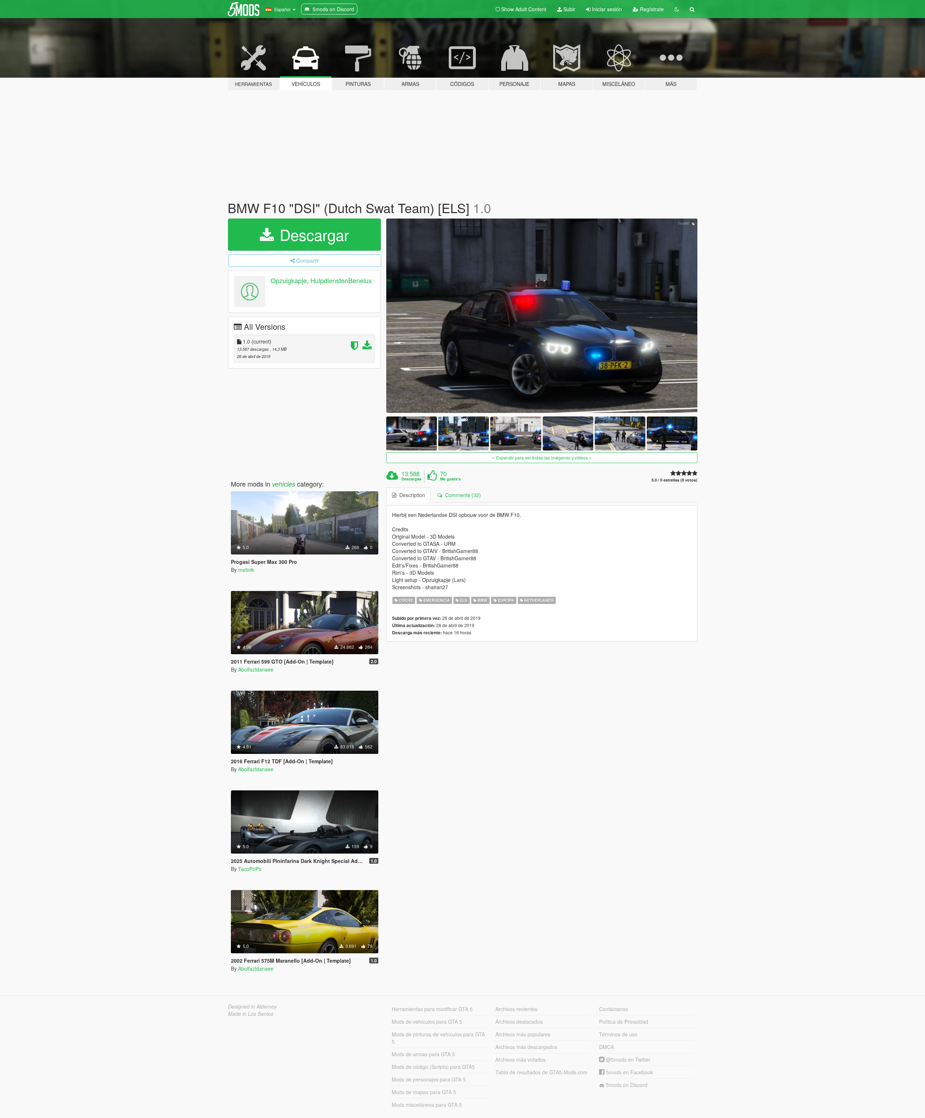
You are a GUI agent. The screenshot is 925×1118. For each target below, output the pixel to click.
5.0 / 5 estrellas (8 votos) (674, 480)
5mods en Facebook (629, 1072)
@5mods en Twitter (627, 1059)
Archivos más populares (522, 1034)
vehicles (283, 483)
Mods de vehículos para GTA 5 (427, 1021)
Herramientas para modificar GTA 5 (432, 1009)
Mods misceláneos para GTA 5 (427, 1104)
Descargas (411, 479)
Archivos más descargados (526, 1046)
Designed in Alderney (252, 1006)
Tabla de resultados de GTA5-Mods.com (541, 1072)
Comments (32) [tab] (461, 494)
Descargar (312, 234)
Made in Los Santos (251, 1013)
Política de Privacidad (623, 1021)
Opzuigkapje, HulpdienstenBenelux (321, 280)
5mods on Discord (626, 1084)
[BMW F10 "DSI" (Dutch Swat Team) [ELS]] (542, 316)
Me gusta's (450, 479)
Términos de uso (618, 1034)
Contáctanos (613, 1009)
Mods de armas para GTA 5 (423, 1054)
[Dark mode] (676, 9)
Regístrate (651, 9)
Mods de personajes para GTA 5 (429, 1079)
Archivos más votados (520, 1059)
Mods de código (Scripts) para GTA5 (433, 1066)
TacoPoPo (250, 868)
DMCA (606, 1046)
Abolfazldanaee (256, 669)
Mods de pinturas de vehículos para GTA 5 (438, 1038)
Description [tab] (410, 494)
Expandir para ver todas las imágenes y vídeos (542, 457)
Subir (568, 9)
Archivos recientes (516, 1009)
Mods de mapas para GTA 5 (424, 1092)
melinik (246, 569)
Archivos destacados (519, 1021)
